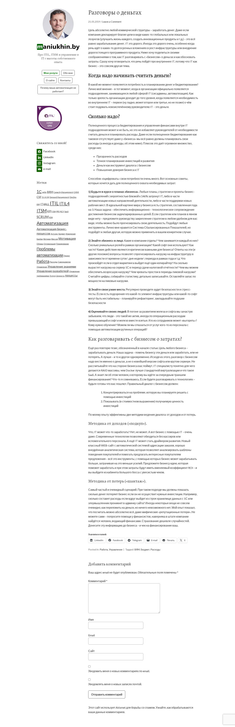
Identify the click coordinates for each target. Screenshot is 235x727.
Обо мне (68, 72)
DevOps (73, 197)
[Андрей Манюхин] (58, 48)
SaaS (66, 211)
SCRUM (43, 217)
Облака (40, 244)
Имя (91, 619)
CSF (39, 196)
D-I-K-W (45, 197)
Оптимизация (50, 244)
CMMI (76, 192)
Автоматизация (52, 223)
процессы (71, 275)
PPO (58, 211)
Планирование (62, 244)
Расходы (155, 549)
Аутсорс (54, 234)
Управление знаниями (62, 266)
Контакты (65, 80)
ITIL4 (64, 203)
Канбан (40, 239)
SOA (51, 217)
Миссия (54, 239)
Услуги (53, 276)
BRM (137, 549)
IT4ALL (44, 204)
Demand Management (59, 197)
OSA (54, 211)
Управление (115, 549)
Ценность (60, 276)
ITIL (54, 203)
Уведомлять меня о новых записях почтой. (115, 684)
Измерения (71, 234)
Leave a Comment (111, 21)
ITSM (42, 210)
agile (44, 192)
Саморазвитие (64, 262)
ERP (38, 204)
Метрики (47, 239)
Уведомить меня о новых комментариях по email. (119, 671)
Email (91, 635)
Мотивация (67, 238)
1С (39, 191)
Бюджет (145, 549)
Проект (67, 256)
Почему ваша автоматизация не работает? (58, 89)
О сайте (50, 80)
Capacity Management (63, 192)
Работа (104, 549)
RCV (62, 211)
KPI (49, 211)
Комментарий (97, 581)
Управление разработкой (53, 271)
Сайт (91, 650)
